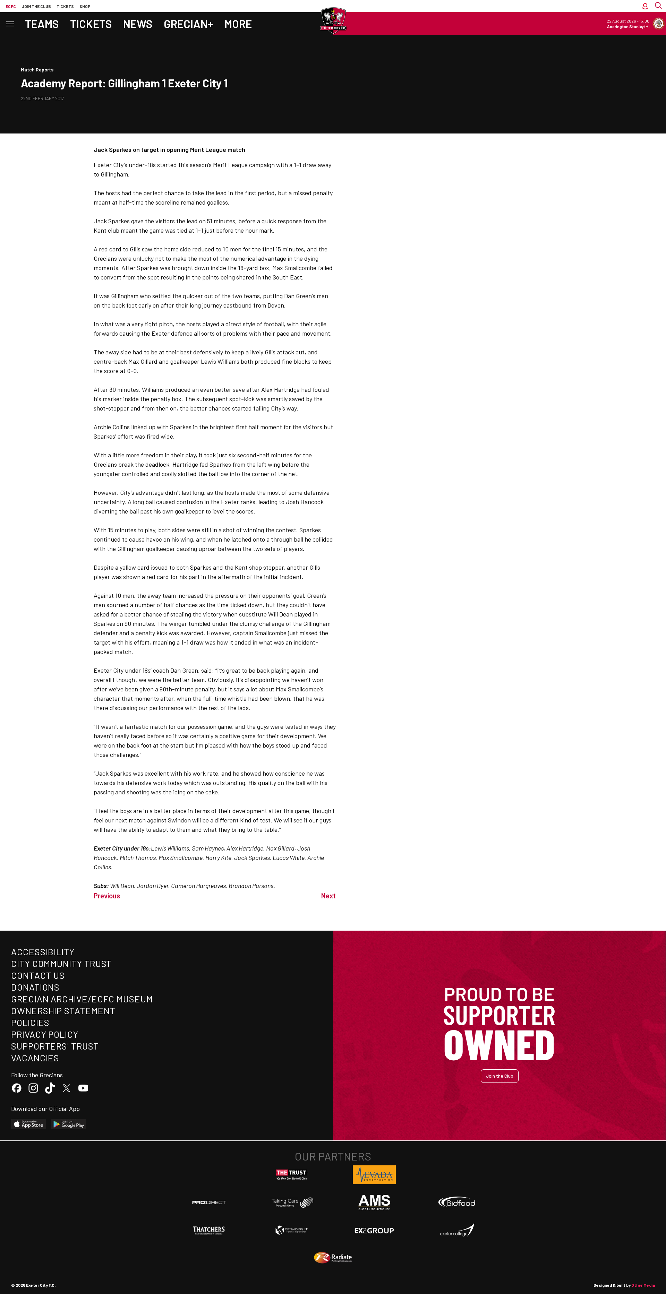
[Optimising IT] (291, 1230)
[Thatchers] (209, 1230)
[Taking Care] (291, 1202)
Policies (30, 1022)
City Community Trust (61, 963)
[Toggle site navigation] (9, 23)
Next (328, 895)
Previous (107, 895)
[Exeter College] (456, 1230)
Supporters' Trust (55, 1046)
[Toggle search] (659, 6)
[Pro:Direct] (209, 1202)
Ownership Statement (63, 1010)
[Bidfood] (456, 1202)
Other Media (643, 1285)
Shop (85, 6)
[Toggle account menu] (645, 6)
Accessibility (43, 951)
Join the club (36, 6)
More (238, 23)
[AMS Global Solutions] (374, 1202)
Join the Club (499, 1076)
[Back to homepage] (333, 20)
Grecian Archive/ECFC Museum (82, 998)
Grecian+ (188, 23)
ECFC (11, 6)
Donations (35, 987)
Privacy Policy (44, 1034)
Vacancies (35, 1057)
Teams (42, 23)
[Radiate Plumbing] (333, 1258)
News (138, 23)
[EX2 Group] (374, 1230)
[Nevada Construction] (374, 1174)
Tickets (65, 6)
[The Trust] (291, 1175)
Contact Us (38, 975)
